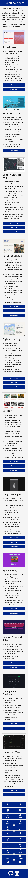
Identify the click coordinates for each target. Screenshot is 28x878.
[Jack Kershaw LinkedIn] (17, 873)
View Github (14, 85)
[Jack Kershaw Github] (11, 873)
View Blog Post (14, 223)
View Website (14, 89)
